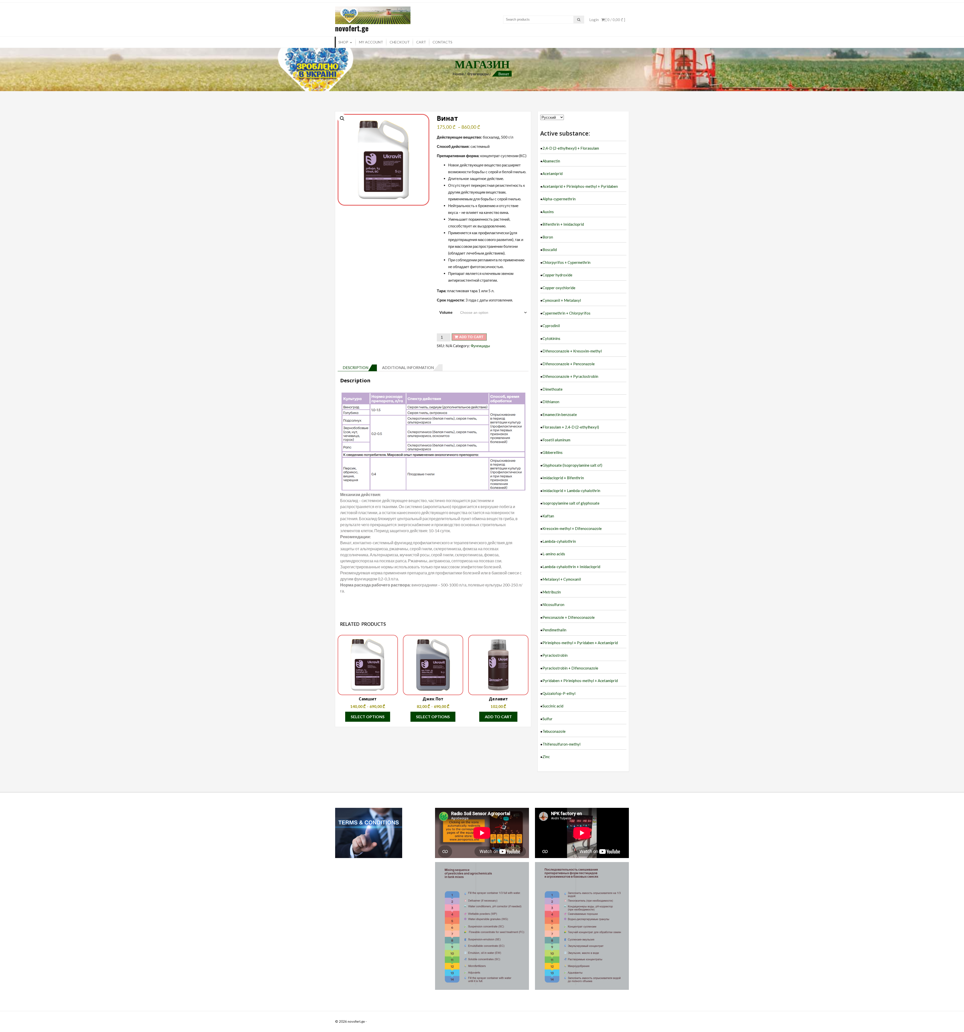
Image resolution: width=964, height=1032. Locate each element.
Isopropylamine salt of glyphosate (571, 503)
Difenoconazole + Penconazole (569, 363)
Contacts (442, 42)
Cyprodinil (551, 325)
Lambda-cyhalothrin (559, 541)
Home (458, 73)
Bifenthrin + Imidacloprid (563, 224)
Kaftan (548, 516)
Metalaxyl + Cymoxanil (562, 579)
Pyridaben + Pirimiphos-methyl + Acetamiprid (580, 680)
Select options (368, 716)
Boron (548, 237)
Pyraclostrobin (555, 655)
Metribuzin (552, 592)
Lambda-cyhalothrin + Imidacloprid (571, 566)
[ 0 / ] (615, 19)
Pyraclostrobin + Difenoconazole (570, 668)
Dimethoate (553, 389)
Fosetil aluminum (556, 440)
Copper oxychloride (559, 287)
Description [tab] (355, 367)
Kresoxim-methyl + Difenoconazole (572, 528)
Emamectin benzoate (560, 414)
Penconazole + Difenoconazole (569, 617)
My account (371, 42)
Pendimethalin (554, 630)
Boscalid (550, 249)
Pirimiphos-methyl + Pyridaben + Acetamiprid (580, 642)
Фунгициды (478, 73)
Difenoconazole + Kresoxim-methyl (572, 351)
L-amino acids (554, 554)
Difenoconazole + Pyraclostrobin (570, 376)
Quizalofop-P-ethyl (559, 693)
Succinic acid (553, 706)
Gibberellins (553, 452)
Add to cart (471, 337)
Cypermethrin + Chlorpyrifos (566, 313)
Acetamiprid (553, 173)
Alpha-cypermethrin (559, 199)
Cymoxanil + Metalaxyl (562, 300)
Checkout (400, 42)
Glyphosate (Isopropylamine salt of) (572, 465)
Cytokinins (551, 338)
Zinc (546, 756)
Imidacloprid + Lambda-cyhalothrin (571, 490)
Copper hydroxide (557, 275)
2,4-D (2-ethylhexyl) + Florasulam (571, 148)
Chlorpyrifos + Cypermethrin (566, 262)
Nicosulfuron (553, 604)
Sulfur (548, 718)
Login (594, 19)
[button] (342, 118)
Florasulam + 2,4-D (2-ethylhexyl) (571, 427)
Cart (421, 42)
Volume (446, 312)
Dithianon (551, 401)
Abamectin (551, 161)
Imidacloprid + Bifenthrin (563, 477)
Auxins (548, 211)
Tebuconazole (554, 731)
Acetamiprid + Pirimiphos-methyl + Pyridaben (580, 186)
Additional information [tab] (408, 367)
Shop (343, 42)
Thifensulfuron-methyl (561, 744)
